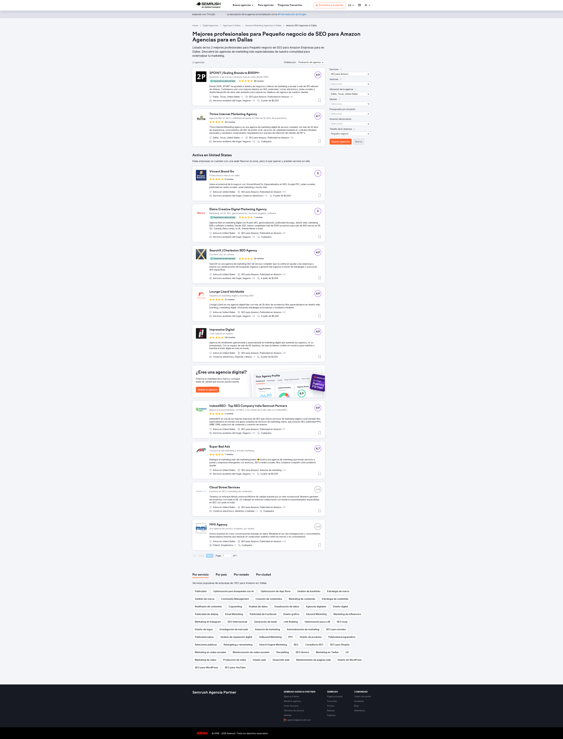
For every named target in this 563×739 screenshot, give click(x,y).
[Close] (332, 335)
